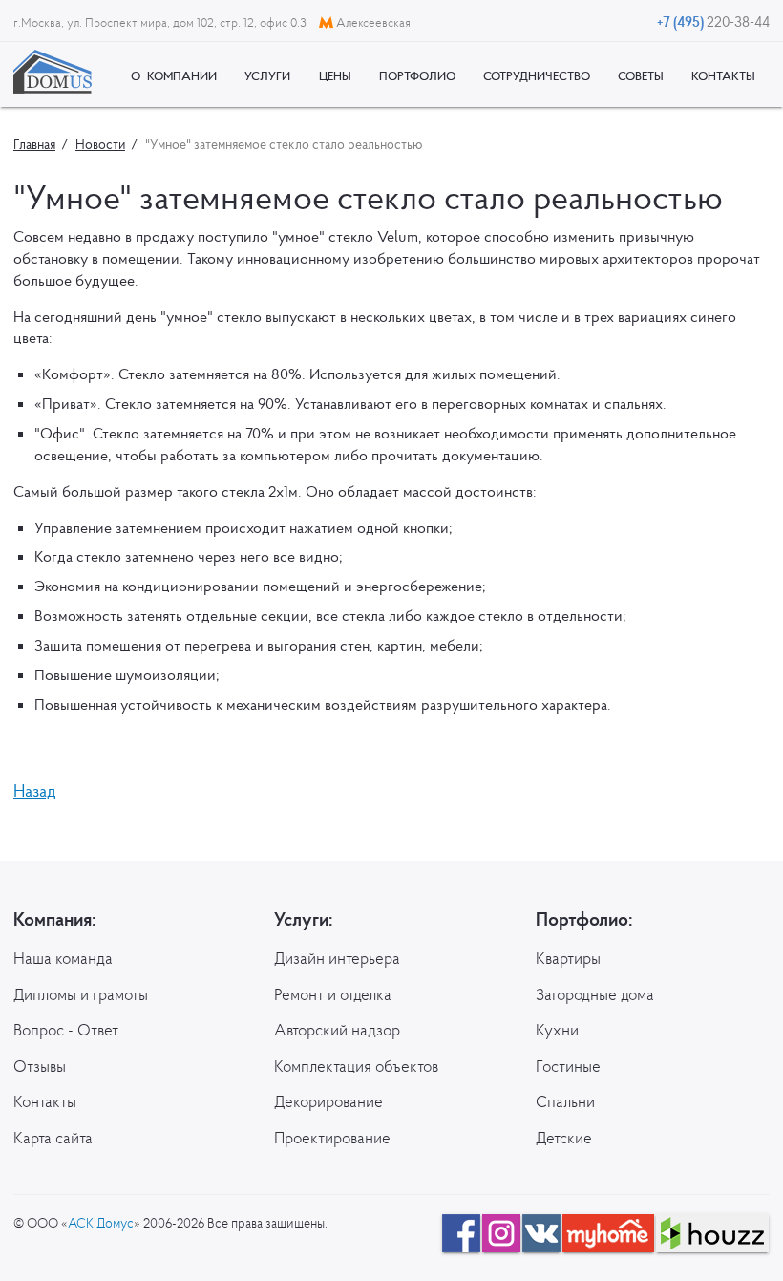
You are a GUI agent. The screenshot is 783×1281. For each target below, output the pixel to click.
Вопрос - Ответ (65, 1029)
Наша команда (63, 958)
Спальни (565, 1101)
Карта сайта (53, 1137)
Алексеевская (372, 22)
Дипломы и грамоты (80, 994)
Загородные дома (595, 994)
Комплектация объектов (356, 1066)
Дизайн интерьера (337, 958)
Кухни (557, 1029)
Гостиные (568, 1066)
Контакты (44, 1101)
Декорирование (328, 1101)
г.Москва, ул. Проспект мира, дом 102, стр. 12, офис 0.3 (161, 22)
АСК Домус (101, 1222)
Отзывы (39, 1066)
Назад (34, 790)
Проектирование (332, 1137)
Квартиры (568, 958)
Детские (564, 1137)
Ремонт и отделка (333, 994)
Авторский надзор (337, 1029)
